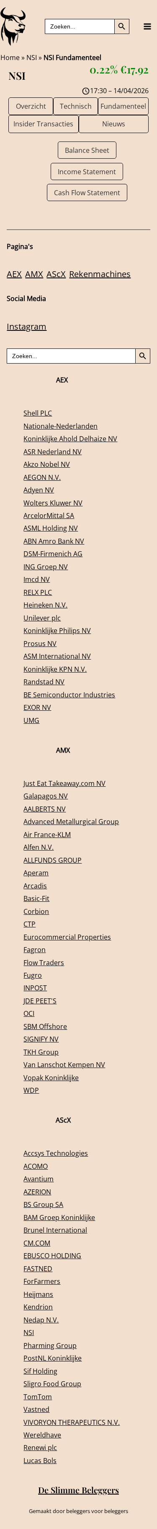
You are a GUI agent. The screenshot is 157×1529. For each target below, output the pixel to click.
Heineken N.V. (45, 605)
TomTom (37, 1396)
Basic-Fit (36, 898)
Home (10, 57)
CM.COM (36, 1243)
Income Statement (87, 171)
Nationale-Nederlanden (60, 426)
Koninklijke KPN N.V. (55, 669)
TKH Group (41, 1052)
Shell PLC (37, 413)
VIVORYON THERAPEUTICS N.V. (71, 1422)
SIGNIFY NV (41, 1039)
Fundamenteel (123, 106)
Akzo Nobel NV (46, 464)
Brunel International (55, 1230)
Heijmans (38, 1294)
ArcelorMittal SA (48, 515)
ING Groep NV (45, 566)
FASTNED (37, 1268)
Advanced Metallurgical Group (71, 821)
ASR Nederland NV (52, 451)
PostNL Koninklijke (52, 1358)
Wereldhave (42, 1435)
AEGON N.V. (42, 477)
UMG (31, 720)
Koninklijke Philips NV (57, 630)
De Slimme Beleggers (78, 1489)
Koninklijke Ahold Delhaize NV (70, 438)
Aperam (36, 872)
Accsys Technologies (55, 1153)
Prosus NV (40, 643)
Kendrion (38, 1307)
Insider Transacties (43, 123)
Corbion (36, 911)
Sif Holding (40, 1371)
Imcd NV (36, 579)
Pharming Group (50, 1345)
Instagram (26, 326)
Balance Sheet (87, 150)
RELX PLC (37, 592)
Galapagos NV (45, 796)
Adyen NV (38, 490)
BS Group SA (43, 1204)
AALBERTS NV (44, 809)
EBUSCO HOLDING (52, 1255)
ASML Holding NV (50, 528)
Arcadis (35, 885)
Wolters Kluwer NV (52, 503)
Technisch (76, 106)
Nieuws (113, 123)
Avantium (38, 1178)
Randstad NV (43, 681)
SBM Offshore (45, 1026)
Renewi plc (40, 1447)
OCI (28, 1013)
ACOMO (35, 1166)
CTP (29, 924)
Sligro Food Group (52, 1383)
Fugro (32, 975)
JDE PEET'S (40, 1000)
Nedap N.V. (41, 1320)
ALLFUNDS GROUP (52, 860)
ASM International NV (57, 656)
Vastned (36, 1409)
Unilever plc (42, 618)
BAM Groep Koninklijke (59, 1217)
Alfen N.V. (38, 847)
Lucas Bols (40, 1460)
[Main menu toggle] (147, 26)
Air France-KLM (47, 834)
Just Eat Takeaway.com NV (64, 783)
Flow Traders (43, 962)
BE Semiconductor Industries (69, 694)
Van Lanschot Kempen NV (64, 1064)
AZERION (37, 1191)
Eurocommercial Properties (67, 937)
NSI (31, 57)
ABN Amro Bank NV (53, 541)
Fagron (34, 949)
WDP (31, 1090)
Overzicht (31, 106)
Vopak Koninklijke (51, 1077)
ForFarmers (41, 1281)
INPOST (35, 987)
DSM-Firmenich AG (52, 553)
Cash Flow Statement (87, 192)
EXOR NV (37, 707)
